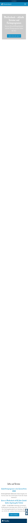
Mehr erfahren (14, 514)
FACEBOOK (14, 1)
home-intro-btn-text (14, 36)
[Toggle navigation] (25, 4)
